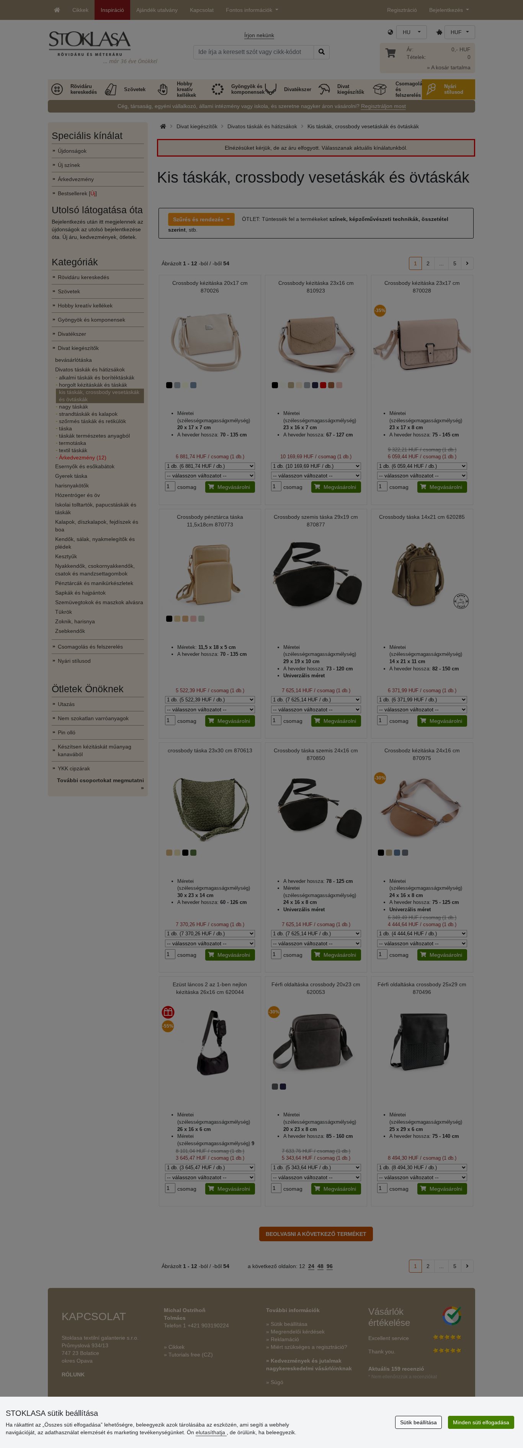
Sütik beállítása (418, 1422)
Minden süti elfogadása (481, 1422)
